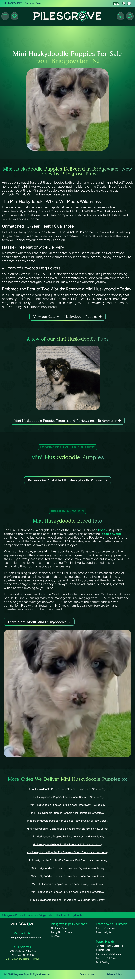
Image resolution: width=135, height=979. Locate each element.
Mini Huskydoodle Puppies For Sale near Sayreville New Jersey (67, 868)
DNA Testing (102, 962)
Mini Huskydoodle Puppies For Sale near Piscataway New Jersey (67, 804)
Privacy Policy (114, 974)
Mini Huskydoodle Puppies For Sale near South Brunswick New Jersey (67, 852)
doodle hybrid (111, 534)
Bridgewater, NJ (49, 915)
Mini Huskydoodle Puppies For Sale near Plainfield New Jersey (67, 812)
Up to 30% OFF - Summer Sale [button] (22, 3)
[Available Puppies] (14, 16)
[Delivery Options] (116, 3)
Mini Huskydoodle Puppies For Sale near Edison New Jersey (67, 844)
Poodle (103, 530)
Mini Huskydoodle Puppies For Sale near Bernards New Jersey (67, 797)
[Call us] (120, 16)
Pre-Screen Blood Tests (108, 954)
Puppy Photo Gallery (61, 932)
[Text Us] (130, 16)
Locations (30, 915)
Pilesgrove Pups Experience (69, 924)
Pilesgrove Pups (11, 915)
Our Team (56, 936)
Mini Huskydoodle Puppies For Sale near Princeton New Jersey (67, 876)
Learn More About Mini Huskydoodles (37, 622)
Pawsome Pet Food (106, 958)
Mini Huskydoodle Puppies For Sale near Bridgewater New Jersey (67, 789)
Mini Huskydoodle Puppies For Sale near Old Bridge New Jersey (67, 899)
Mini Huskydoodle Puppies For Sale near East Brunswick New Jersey (68, 860)
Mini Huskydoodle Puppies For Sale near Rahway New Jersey (67, 884)
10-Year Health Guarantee (109, 945)
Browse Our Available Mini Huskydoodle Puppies (65, 480)
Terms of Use (87, 974)
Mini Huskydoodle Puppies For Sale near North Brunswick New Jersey (67, 828)
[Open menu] (5, 16)
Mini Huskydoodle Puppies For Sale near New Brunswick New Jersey (67, 820)
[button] (124, 3)
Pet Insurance (103, 950)
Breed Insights (103, 932)
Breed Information (105, 928)
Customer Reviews (61, 928)
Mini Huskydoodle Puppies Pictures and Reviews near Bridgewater (66, 421)
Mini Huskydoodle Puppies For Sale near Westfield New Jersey (67, 836)
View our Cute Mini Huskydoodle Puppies (66, 317)
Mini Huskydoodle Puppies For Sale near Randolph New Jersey (67, 891)
